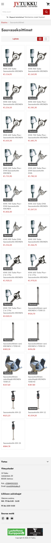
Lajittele (16, 39)
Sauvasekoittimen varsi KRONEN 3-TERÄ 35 (37, 309)
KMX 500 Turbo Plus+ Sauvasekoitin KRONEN (38, 103)
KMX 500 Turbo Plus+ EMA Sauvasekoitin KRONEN (12, 170)
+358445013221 (11, 483)
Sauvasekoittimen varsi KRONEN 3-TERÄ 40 (12, 345)
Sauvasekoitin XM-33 (12, 443)
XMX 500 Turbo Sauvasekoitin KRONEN (38, 240)
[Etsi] (46, 12)
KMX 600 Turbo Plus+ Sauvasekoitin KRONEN (13, 136)
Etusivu (4, 22)
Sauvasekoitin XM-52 (37, 412)
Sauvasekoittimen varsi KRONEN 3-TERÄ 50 (37, 345)
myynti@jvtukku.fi (13, 486)
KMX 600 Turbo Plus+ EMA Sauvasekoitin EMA (37, 170)
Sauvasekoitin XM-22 (12, 412)
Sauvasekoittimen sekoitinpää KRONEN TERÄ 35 (12, 379)
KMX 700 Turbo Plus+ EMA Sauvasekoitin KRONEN (12, 206)
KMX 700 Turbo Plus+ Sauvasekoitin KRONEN (38, 136)
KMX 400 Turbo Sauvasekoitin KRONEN (38, 70)
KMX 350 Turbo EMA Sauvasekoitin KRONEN (38, 205)
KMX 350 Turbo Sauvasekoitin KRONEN (13, 70)
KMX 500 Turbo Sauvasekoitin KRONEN (13, 103)
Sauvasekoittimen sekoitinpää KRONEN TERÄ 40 (37, 379)
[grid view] (40, 39)
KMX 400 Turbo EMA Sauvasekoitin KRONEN (13, 240)
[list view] (46, 39)
